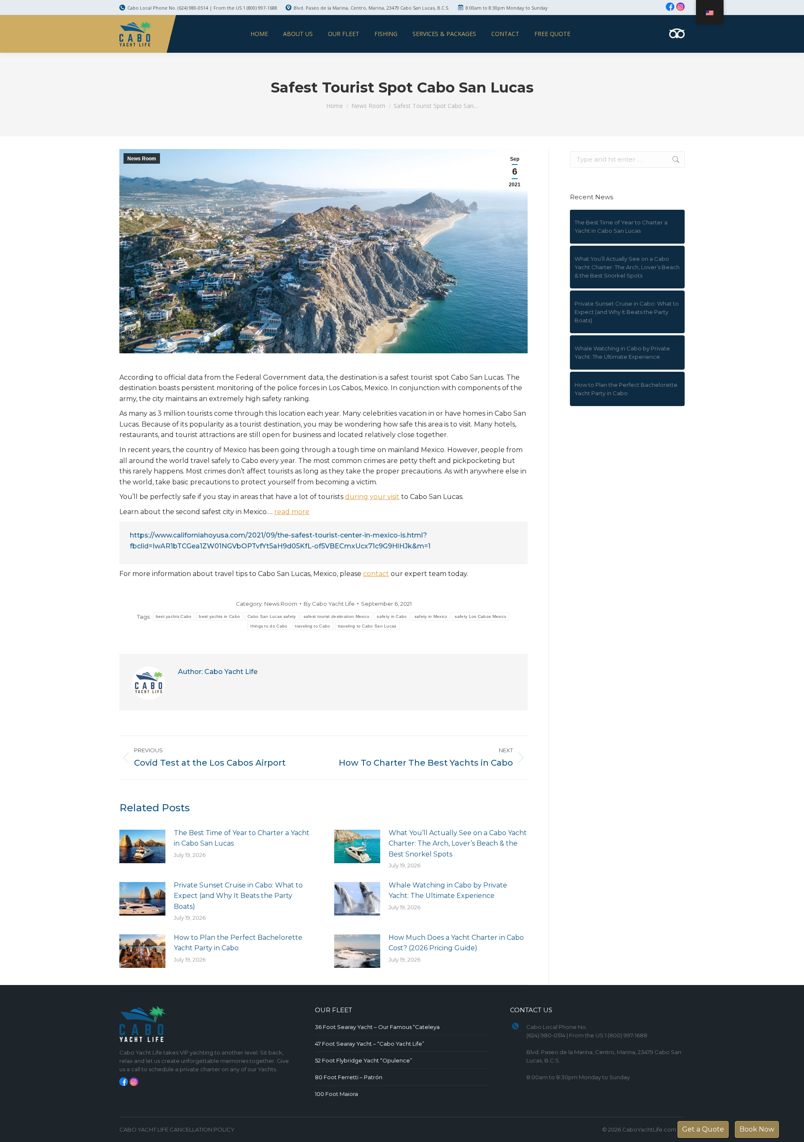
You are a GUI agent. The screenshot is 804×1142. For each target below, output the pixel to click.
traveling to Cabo (312, 626)
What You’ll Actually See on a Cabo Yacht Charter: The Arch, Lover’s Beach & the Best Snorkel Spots (458, 843)
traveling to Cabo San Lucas (367, 626)
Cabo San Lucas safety (271, 616)
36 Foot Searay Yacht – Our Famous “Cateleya (377, 1027)
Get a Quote (703, 1129)
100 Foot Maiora (336, 1094)
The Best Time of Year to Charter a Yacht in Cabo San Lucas (241, 838)
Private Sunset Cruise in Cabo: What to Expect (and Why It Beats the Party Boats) (238, 896)
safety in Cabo (392, 616)
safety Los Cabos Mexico (480, 616)
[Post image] (142, 846)
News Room (141, 159)
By (329, 603)
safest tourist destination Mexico (337, 616)
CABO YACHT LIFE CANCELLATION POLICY (176, 1129)
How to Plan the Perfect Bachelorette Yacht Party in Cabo (238, 943)
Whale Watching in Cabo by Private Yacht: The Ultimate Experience (448, 890)
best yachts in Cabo (219, 616)
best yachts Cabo (174, 616)
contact (376, 574)
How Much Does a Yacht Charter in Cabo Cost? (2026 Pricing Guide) (456, 943)
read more (291, 512)
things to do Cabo (268, 626)
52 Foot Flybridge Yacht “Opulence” (363, 1060)
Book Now (757, 1129)
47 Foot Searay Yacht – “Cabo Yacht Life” (369, 1043)
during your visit (372, 497)
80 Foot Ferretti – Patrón (348, 1077)
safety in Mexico (431, 616)
